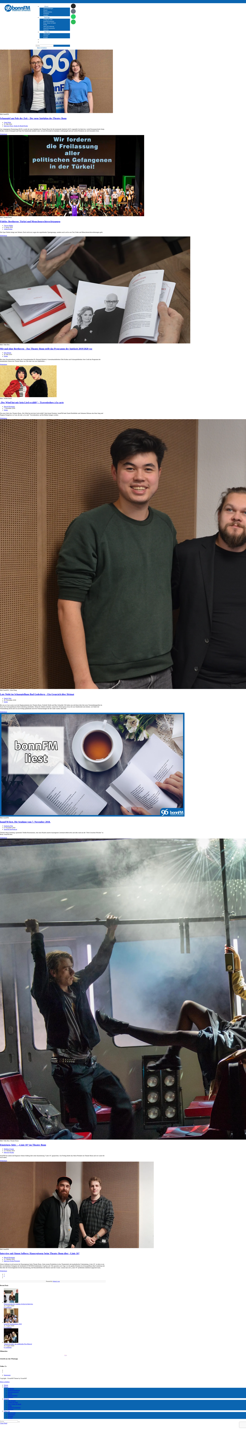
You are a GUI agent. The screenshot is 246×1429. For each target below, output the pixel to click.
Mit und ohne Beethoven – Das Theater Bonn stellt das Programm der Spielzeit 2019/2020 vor (46, 348)
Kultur (26, 126)
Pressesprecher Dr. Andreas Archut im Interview (18, 1304)
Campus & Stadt (13, 1402)
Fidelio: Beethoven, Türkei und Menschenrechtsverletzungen (30, 221)
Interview (7, 126)
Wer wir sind (11, 1413)
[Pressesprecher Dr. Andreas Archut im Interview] (11, 1302)
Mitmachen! (11, 1414)
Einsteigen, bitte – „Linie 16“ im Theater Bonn (23, 1145)
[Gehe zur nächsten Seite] (4, 1277)
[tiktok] (4, 1372)
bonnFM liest (8, 829)
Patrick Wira (7, 698)
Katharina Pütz (8, 826)
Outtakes (10, 1397)
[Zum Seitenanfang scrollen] (0, 1380)
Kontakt (10, 1418)
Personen (17, 1261)
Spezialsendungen (13, 1392)
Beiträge (6, 1399)
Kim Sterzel (7, 353)
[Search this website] (45, 45)
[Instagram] (73, 6)
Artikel (6, 229)
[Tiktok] (73, 11)
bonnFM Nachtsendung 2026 (13, 1324)
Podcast (14, 829)
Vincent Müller (8, 225)
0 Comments (8, 1307)
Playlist (10, 1394)
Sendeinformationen (14, 1390)
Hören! (6, 1387)
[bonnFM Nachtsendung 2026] (11, 1322)
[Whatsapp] (73, 16)
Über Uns (7, 1411)
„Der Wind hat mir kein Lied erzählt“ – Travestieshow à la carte (32, 402)
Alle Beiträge (12, 1401)
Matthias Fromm (9, 1149)
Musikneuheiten (12, 1395)
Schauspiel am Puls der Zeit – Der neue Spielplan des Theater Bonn (33, 118)
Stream (6, 1385)
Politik (10, 1406)
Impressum (7, 1375)
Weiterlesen (4, 134)
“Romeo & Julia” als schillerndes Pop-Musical (18, 1344)
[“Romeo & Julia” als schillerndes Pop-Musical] (11, 1342)
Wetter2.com (56, 1281)
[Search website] (44, 39)
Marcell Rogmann (9, 406)
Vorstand (10, 1416)
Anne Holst (7, 122)
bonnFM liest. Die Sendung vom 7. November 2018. (25, 822)
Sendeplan (11, 1388)
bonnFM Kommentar (14, 1407)
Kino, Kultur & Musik (17, 126)
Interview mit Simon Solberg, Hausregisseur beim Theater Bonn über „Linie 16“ (40, 1253)
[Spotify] (73, 22)
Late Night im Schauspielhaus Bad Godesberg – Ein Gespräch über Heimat (37, 694)
